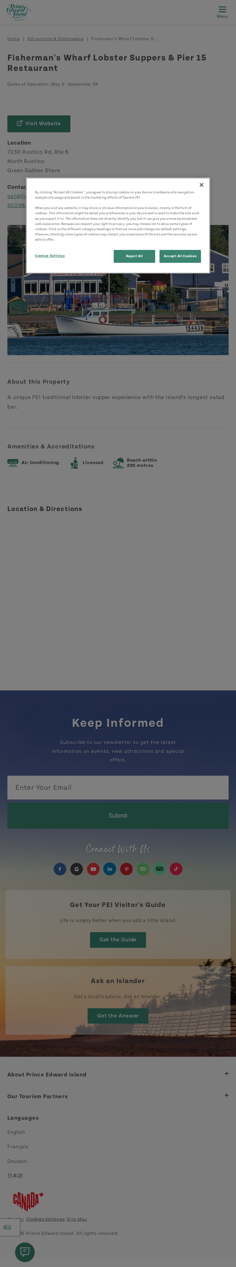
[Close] (201, 185)
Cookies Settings (50, 256)
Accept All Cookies (180, 256)
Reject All (134, 256)
